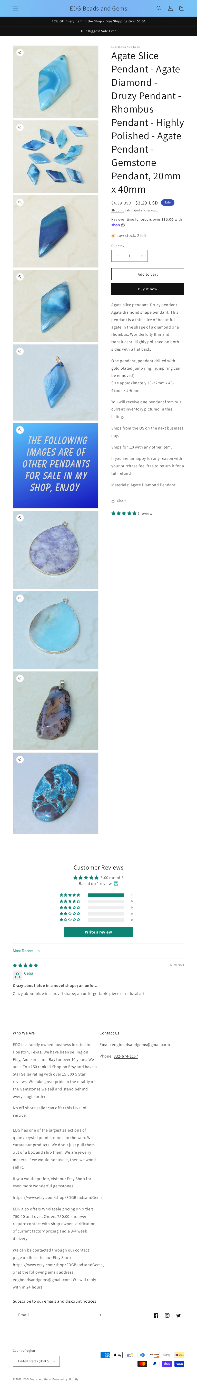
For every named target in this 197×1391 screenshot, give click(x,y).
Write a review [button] (98, 932)
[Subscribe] (99, 1315)
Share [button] (122, 500)
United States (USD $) (34, 1361)
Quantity (117, 246)
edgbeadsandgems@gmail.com (141, 1044)
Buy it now (147, 288)
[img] (25, 965)
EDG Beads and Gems (37, 1379)
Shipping (117, 210)
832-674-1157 (126, 1056)
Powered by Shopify (65, 1379)
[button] (15, 8)
